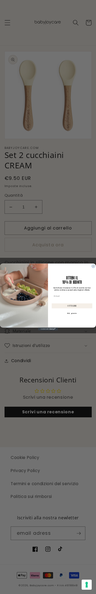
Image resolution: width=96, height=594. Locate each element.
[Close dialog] (93, 266)
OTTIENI (72, 306)
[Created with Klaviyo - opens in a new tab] (48, 328)
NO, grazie (72, 313)
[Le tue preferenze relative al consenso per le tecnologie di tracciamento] (87, 585)
